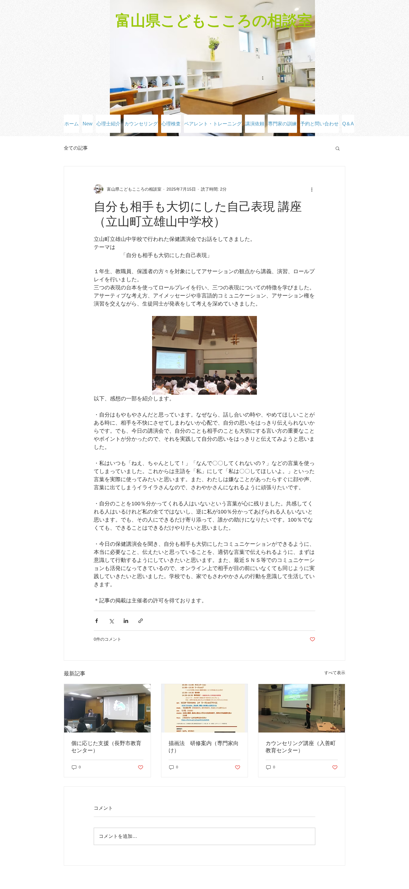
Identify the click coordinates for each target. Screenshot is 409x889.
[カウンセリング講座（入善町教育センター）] (301, 708)
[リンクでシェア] (140, 621)
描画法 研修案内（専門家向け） (204, 746)
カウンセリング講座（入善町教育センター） (301, 746)
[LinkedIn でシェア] (126, 621)
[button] (337, 148)
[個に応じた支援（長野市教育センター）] (107, 708)
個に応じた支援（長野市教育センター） (106, 746)
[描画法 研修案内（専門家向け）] (204, 708)
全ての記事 (76, 148)
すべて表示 (334, 672)
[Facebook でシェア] (96, 621)
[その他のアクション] (311, 189)
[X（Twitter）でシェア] (111, 621)
